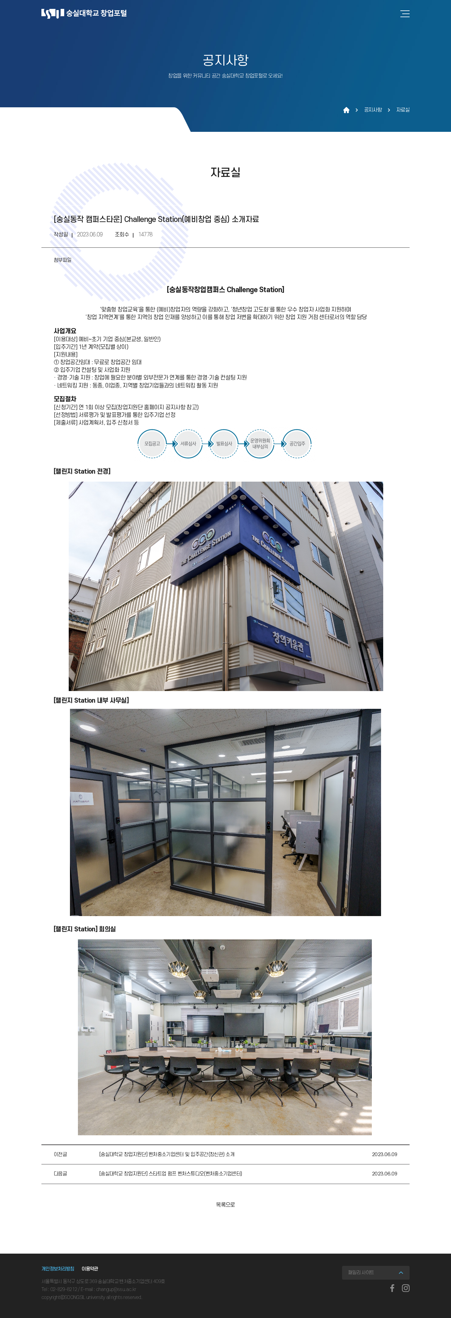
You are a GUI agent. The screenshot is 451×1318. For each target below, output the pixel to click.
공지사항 (373, 110)
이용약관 (90, 1269)
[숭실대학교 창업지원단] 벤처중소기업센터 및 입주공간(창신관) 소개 (166, 1154)
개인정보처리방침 (57, 1269)
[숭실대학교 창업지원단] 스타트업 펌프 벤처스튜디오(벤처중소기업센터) (170, 1174)
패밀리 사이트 (361, 1272)
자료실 (403, 110)
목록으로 (225, 1205)
